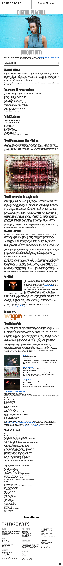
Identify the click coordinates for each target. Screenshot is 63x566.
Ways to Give (25, 532)
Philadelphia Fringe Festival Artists (31, 544)
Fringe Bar (4, 556)
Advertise (43, 541)
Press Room (43, 540)
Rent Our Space (6, 545)
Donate (52, 3)
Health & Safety (6, 557)
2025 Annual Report (27, 558)
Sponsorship (25, 534)
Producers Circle (26, 533)
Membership (25, 531)
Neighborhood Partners (46, 542)
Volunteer (24, 543)
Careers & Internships (7, 544)
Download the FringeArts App (31, 517)
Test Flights (27, 379)
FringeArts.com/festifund (32, 425)
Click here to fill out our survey (49, 57)
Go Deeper (25, 551)
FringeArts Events (6, 532)
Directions (43, 531)
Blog (23, 553)
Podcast (24, 554)
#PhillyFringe (25, 556)
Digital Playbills (26, 557)
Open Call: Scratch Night (28, 545)
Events (4, 529)
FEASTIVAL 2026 (26, 535)
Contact (4, 546)
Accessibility (5, 553)
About (3, 538)
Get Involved (26, 540)
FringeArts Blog (48, 285)
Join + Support (26, 529)
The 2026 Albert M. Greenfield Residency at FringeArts (30, 547)
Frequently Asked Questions (9, 558)
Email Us (42, 534)
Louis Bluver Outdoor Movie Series (15, 391)
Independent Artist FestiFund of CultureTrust (20, 422)
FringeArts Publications (28, 559)
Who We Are (5, 540)
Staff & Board (5, 542)
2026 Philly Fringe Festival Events (11, 531)
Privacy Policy (44, 543)
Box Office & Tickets (7, 552)
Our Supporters (26, 536)
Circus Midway (28, 367)
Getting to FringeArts (7, 554)
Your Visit (5, 550)
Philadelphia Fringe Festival (9, 543)
